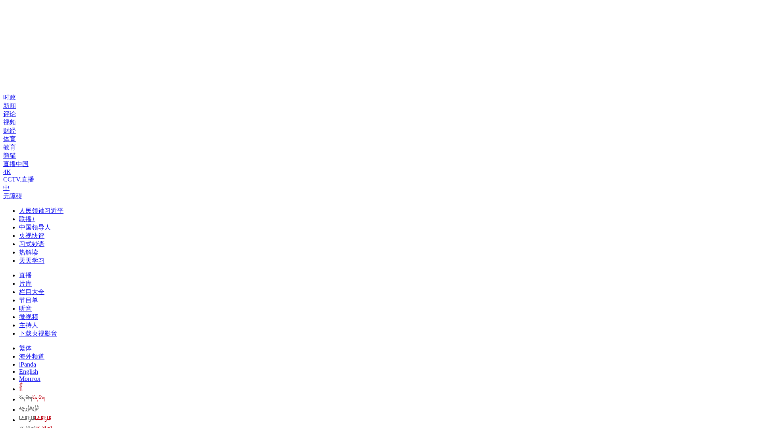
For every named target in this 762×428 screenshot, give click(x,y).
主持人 (28, 325)
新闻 (9, 105)
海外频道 (31, 356)
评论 (9, 114)
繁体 (25, 348)
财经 (9, 130)
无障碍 (12, 196)
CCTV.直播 (18, 179)
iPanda (27, 364)
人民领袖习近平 (41, 210)
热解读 (28, 252)
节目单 (28, 300)
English (28, 371)
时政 (9, 97)
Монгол (29, 378)
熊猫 (9, 155)
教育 (9, 147)
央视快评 (31, 235)
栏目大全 (31, 292)
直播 (25, 275)
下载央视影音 (38, 333)
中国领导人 (35, 227)
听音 (25, 308)
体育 (9, 139)
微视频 (28, 316)
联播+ (27, 219)
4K (7, 171)
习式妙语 (31, 244)
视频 (9, 122)
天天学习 (31, 260)
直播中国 (16, 163)
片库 (25, 283)
